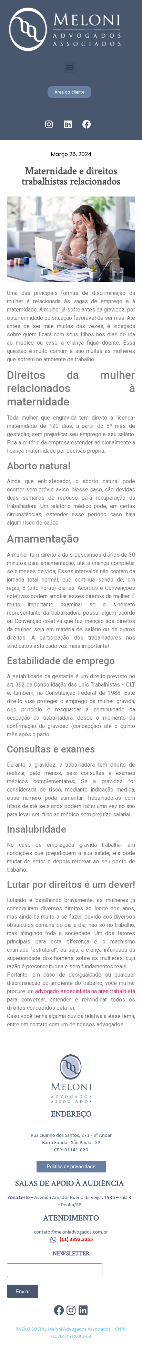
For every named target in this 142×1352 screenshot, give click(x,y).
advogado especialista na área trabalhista (85, 991)
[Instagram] (49, 124)
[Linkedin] (68, 124)
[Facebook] (86, 124)
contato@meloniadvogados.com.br (71, 1232)
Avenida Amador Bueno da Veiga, (68, 1197)
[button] (69, 67)
